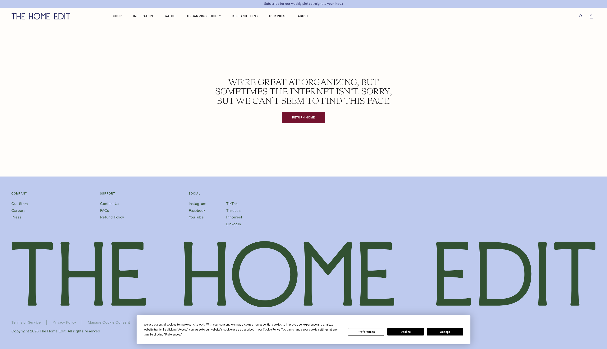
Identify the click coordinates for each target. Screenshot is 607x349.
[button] (118, 16)
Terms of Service (26, 322)
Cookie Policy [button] (271, 329)
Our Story (19, 204)
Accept (445, 332)
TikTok (232, 204)
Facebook (197, 211)
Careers (18, 211)
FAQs (104, 211)
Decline (406, 332)
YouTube (196, 217)
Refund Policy (112, 217)
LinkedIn (233, 224)
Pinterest (234, 217)
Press (16, 217)
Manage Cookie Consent (109, 322)
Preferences (366, 332)
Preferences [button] (172, 334)
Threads (233, 211)
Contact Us (109, 204)
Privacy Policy (64, 322)
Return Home (303, 117)
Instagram (197, 204)
